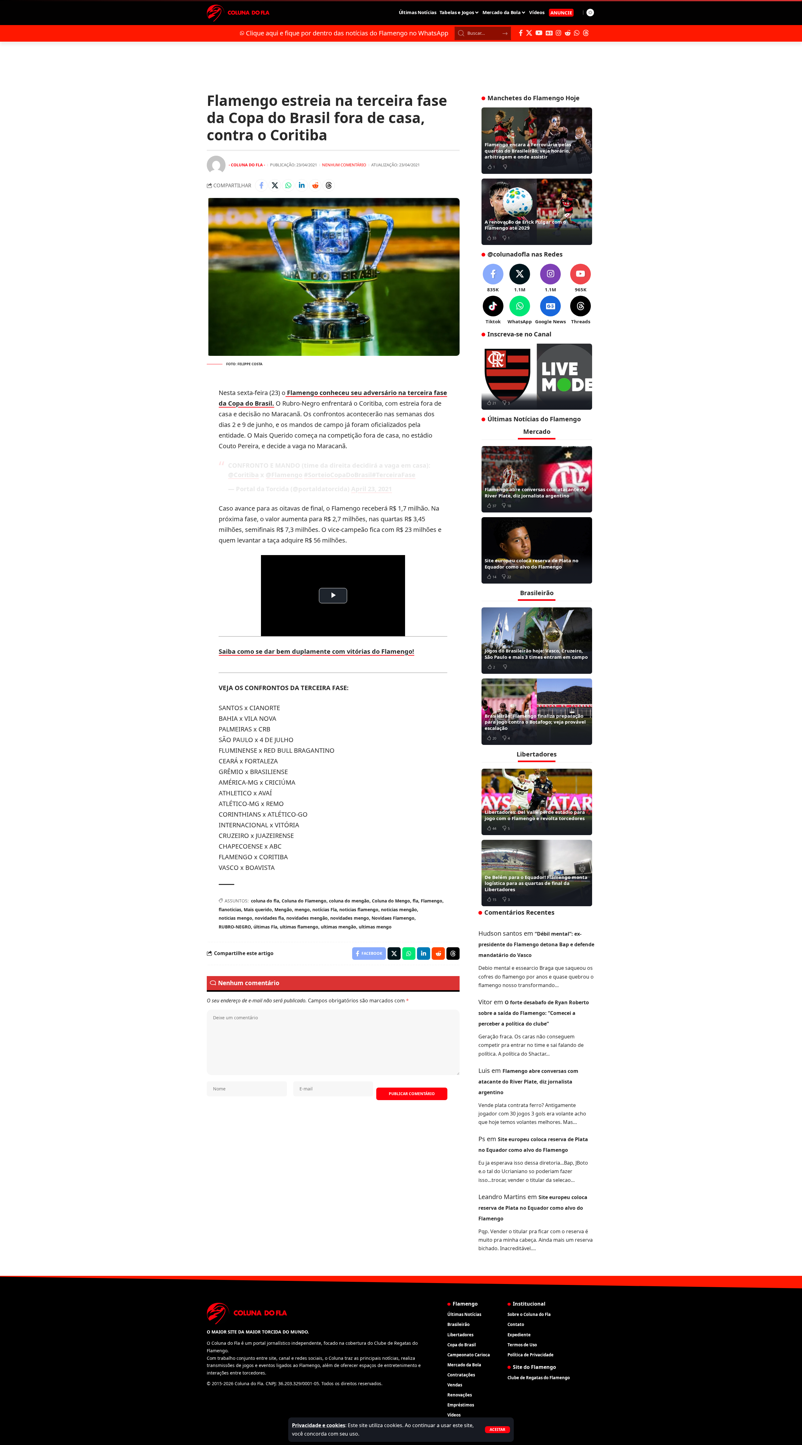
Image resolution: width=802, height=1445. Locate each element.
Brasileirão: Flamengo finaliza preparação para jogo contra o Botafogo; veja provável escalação (535, 722)
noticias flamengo (358, 909)
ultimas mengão (338, 927)
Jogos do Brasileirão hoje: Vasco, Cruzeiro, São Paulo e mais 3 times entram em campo (536, 653)
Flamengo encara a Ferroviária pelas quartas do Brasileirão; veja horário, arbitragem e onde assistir (528, 150)
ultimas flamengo (299, 927)
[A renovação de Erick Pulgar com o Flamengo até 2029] (537, 212)
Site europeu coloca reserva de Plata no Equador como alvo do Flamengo (531, 563)
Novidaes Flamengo (393, 918)
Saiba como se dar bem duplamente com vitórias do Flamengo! (316, 651)
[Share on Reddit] (315, 185)
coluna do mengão (349, 901)
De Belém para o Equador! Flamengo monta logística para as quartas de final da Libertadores (536, 883)
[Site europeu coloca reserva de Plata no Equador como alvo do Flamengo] (537, 550)
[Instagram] (558, 33)
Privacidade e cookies (318, 1425)
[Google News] (549, 33)
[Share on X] (274, 185)
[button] (497, 1429)
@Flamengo (284, 474)
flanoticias (230, 909)
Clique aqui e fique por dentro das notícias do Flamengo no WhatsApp (347, 33)
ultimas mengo (375, 927)
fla (415, 901)
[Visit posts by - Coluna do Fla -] (216, 165)
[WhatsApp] (576, 33)
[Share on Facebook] (261, 185)
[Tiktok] (493, 310)
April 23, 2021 (371, 489)
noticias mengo (235, 918)
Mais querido (258, 909)
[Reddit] (567, 33)
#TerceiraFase (393, 474)
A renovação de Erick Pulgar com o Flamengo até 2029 (525, 225)
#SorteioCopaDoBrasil (338, 474)
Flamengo (431, 901)
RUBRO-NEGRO (235, 927)
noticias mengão (399, 909)
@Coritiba (243, 474)
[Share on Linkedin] (301, 185)
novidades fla (269, 918)
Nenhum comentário (344, 165)
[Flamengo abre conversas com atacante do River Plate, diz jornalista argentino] (537, 479)
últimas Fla (265, 927)
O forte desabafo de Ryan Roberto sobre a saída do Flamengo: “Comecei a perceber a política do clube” (533, 1013)
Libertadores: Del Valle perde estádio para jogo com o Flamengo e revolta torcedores (535, 815)
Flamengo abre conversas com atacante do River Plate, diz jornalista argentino (535, 492)
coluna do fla (265, 901)
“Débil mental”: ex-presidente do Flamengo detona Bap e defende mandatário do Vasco (536, 944)
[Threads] (586, 33)
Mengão (283, 909)
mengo (302, 909)
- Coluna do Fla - (247, 165)
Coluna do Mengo (391, 901)
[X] (529, 33)
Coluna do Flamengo (304, 901)
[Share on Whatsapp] (288, 185)
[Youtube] (580, 278)
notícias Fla (324, 909)
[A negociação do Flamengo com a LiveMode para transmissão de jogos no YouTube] (537, 377)
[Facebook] (520, 33)
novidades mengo (349, 918)
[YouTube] (539, 33)
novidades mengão (307, 918)
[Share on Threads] (328, 185)
